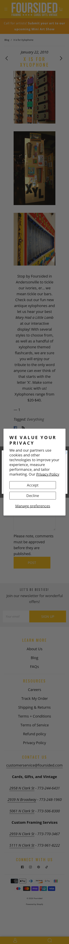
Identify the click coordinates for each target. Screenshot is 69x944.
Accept (32, 484)
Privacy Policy (47, 474)
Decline (32, 495)
